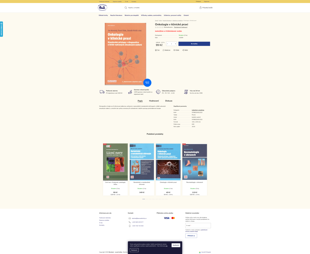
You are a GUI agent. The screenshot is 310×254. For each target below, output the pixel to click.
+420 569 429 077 (137, 222)
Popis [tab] (140, 101)
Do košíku (194, 44)
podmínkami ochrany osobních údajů (196, 230)
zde (166, 246)
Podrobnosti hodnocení (180, 27)
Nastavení (134, 250)
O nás (126, 1)
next (209, 171)
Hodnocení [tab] (154, 101)
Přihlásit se (191, 236)
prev (100, 171)
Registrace (206, 1)
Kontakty (134, 1)
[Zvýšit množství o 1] (175, 44)
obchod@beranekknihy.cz (139, 218)
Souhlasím (176, 245)
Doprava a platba (117, 1)
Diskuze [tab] (168, 101)
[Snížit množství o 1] (167, 44)
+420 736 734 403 (137, 226)
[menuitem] (103, 15)
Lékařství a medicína (198, 110)
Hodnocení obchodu (104, 1)
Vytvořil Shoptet (206, 252)
